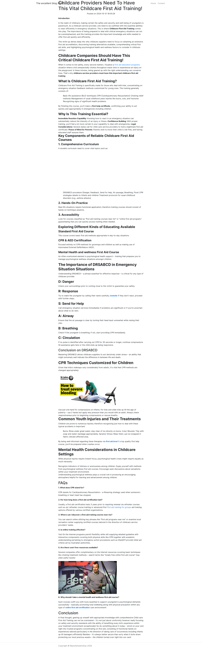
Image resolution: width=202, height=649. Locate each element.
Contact (161, 3)
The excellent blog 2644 (49, 3)
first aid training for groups (119, 507)
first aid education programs (127, 65)
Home (153, 3)
